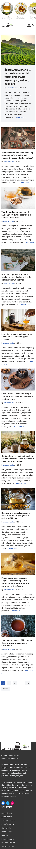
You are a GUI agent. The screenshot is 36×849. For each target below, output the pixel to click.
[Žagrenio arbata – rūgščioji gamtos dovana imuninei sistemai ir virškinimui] (18, 626)
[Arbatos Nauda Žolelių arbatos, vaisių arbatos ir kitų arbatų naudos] (7, 25)
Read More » (21, 117)
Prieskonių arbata (8, 843)
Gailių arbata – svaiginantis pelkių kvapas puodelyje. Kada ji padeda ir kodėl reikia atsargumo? (17, 458)
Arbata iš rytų (6, 813)
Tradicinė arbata (7, 846)
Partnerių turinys (7, 839)
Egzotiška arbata (7, 824)
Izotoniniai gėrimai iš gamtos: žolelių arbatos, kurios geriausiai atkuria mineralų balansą (16, 277)
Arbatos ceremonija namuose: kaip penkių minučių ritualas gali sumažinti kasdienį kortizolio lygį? (17, 155)
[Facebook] (3, 803)
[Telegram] (8, 803)
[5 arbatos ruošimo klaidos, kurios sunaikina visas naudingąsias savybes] (18, 320)
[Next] (34, 8)
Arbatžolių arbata (7, 821)
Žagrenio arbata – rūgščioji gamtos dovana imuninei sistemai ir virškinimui (17, 643)
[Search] (33, 25)
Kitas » (5, 689)
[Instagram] (12, 803)
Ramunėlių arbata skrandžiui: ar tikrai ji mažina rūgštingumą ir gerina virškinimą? (16, 515)
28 (28, 683)
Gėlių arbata (6, 828)
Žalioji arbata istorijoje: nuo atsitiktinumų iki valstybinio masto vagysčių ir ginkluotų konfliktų (18, 76)
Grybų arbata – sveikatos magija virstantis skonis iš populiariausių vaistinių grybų (17, 396)
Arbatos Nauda (11, 88)
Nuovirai (4, 835)
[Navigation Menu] (29, 25)
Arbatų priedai (6, 817)
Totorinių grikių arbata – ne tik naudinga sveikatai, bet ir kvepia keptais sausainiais (16, 215)
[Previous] (1, 8)
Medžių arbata (6, 832)
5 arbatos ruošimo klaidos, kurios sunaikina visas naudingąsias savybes (16, 336)
